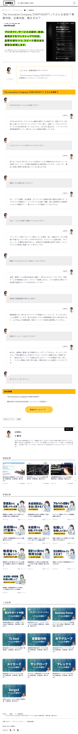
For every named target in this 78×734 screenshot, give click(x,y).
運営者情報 (30, 721)
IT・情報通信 (30, 10)
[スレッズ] (18, 730)
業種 (11, 714)
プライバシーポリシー (18, 721)
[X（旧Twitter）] (10, 730)
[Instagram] (14, 730)
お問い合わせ (6, 721)
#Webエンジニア (9, 419)
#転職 (19, 419)
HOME (4, 714)
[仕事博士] (9, 3)
